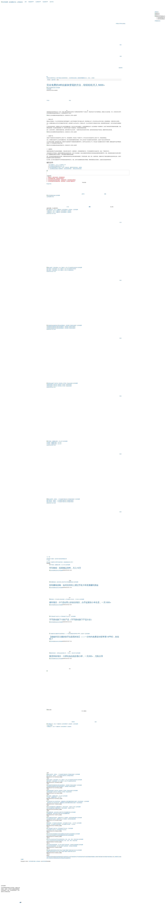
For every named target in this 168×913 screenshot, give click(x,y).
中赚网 (22, 859)
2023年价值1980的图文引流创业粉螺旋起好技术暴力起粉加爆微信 (60, 835)
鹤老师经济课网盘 (53, 858)
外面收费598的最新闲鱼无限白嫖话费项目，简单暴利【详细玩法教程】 (61, 786)
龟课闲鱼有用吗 (50, 856)
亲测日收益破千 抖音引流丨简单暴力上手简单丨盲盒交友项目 (59, 791)
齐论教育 (86, 856)
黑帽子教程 (107, 856)
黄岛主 (48, 858)
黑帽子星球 (102, 856)
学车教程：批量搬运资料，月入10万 (65, 567)
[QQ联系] (36, 891)
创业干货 (51, 1)
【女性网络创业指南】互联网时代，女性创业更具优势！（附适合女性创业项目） (65, 168)
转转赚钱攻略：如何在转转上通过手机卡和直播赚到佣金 (73, 585)
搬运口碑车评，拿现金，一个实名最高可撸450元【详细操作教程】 (60, 775)
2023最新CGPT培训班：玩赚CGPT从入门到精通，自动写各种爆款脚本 (61, 819)
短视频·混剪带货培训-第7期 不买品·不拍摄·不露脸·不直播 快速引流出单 (61, 851)
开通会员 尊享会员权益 (120, 23)
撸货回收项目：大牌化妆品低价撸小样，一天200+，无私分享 (76, 656)
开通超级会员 (157, 20)
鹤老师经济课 (59, 858)
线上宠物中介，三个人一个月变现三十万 (57, 164)
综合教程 (45, 1)
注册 (95, 721)
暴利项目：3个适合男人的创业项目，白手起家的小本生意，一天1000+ (80, 602)
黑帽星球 (90, 856)
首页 (26, 1)
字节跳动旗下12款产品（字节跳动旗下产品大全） (71, 619)
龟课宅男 (58, 856)
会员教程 (38, 1)
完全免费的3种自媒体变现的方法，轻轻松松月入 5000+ (76, 84)
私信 (70, 100)
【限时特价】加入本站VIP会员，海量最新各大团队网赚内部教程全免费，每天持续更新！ (65, 802)
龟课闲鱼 (55, 856)
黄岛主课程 (119, 856)
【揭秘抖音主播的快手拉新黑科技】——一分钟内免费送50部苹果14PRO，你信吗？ (84, 637)
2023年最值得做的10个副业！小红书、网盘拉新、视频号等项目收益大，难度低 (65, 167)
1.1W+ (67, 206)
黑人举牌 (115, 856)
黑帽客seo (94, 856)
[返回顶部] (21, 902)
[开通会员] (10, 902)
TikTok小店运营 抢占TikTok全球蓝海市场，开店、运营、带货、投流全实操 (62, 840)
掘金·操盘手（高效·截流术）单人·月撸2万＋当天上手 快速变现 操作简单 (61, 781)
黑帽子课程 (98, 856)
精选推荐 (31, 1)
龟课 (61, 856)
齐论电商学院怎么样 (66, 856)
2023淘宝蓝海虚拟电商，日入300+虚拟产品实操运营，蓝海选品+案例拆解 (62, 846)
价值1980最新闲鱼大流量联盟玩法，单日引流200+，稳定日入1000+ (61, 808)
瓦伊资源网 (49, 89)
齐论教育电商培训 (80, 856)
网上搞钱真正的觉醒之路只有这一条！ (57, 166)
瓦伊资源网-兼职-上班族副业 (34, 861)
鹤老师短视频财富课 (66, 858)
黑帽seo (111, 856)
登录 (74, 721)
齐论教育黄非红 (73, 856)
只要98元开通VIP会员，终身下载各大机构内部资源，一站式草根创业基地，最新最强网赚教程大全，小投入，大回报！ (71, 78)
